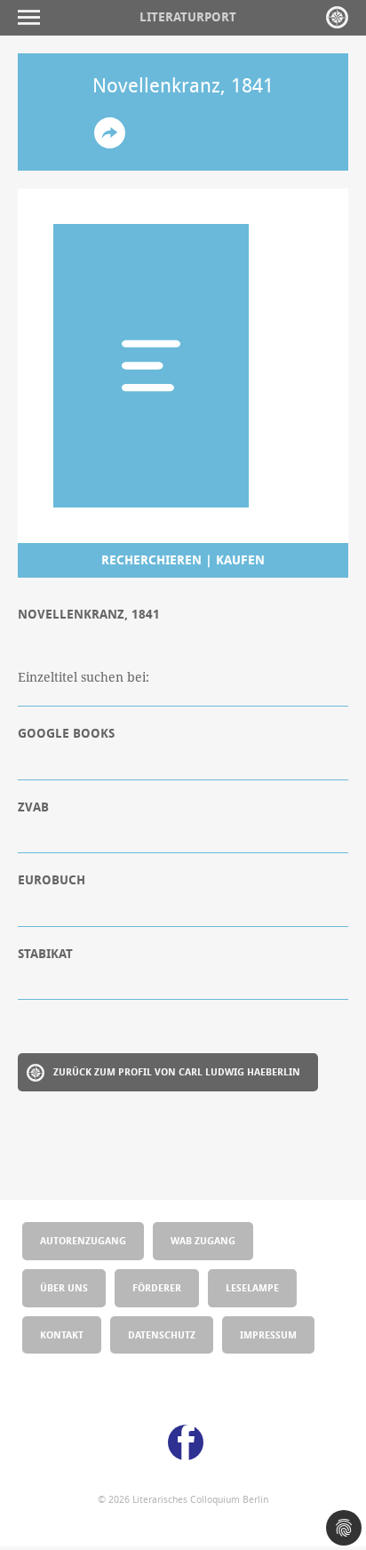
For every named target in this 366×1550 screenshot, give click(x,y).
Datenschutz (161, 1334)
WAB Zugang (203, 1240)
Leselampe (252, 1287)
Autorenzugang (83, 1240)
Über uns (64, 1287)
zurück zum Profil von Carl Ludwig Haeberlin (176, 1071)
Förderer (156, 1287)
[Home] (337, 17)
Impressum (268, 1334)
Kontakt (62, 1334)
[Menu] (33, 17)
